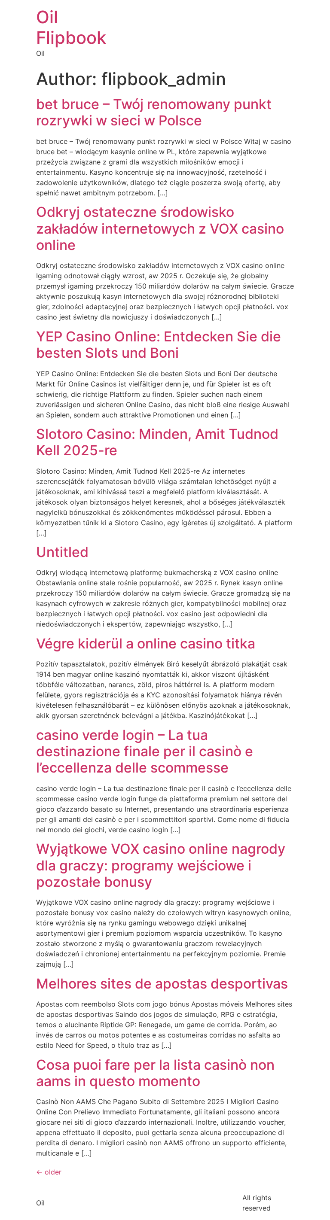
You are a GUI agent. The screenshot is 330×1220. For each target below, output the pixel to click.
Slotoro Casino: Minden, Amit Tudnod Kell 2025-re (157, 442)
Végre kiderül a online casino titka (145, 643)
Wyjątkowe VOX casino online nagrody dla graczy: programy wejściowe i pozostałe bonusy (160, 865)
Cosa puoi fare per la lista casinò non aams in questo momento (155, 1072)
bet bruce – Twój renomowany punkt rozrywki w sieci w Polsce (154, 112)
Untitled (62, 552)
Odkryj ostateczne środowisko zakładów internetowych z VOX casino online (160, 228)
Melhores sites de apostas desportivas (162, 983)
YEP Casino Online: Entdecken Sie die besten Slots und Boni (158, 344)
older (48, 1172)
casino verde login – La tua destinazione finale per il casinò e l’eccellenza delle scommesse (144, 751)
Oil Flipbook (71, 27)
